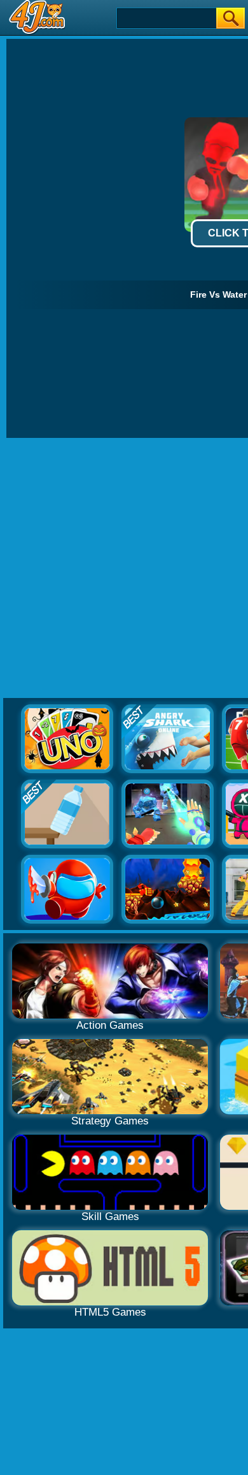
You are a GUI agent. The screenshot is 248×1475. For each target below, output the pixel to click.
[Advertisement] (124, 568)
